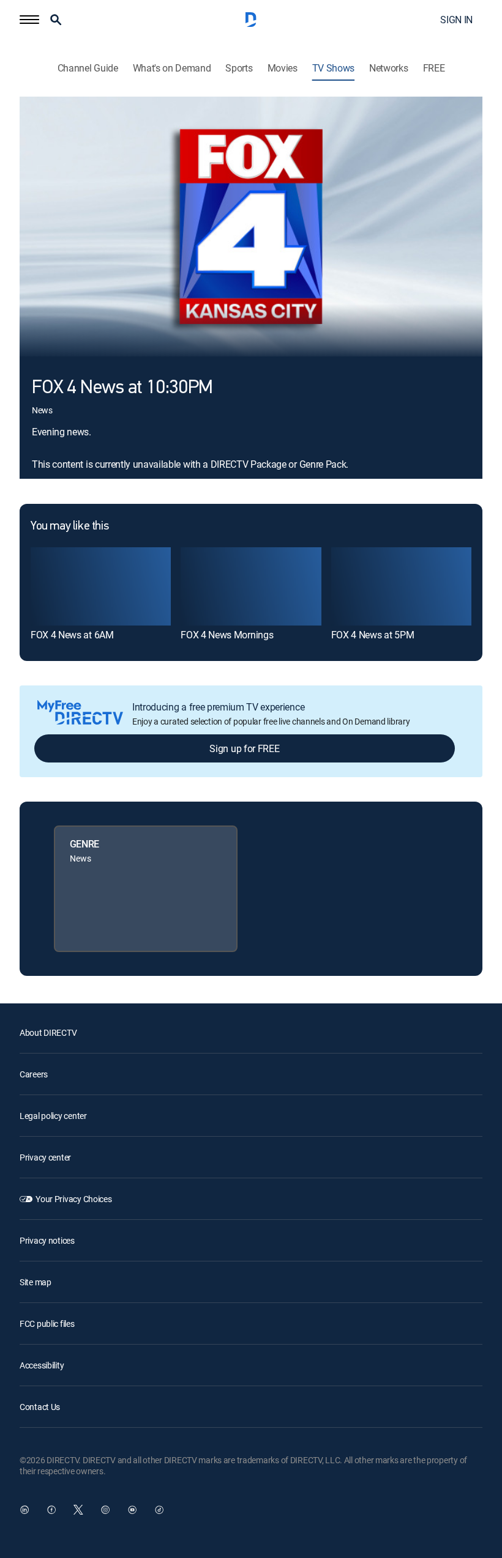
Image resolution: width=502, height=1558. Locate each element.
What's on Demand (172, 68)
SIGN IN (456, 19)
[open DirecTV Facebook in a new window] (51, 1510)
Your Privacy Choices (73, 1199)
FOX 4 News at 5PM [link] (372, 634)
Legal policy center (53, 1115)
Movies (283, 68)
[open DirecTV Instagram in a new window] (105, 1510)
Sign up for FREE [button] (244, 748)
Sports (238, 68)
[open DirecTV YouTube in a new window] (132, 1510)
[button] (29, 19)
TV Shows (333, 68)
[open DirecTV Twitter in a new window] (78, 1510)
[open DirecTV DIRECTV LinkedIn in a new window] (24, 1510)
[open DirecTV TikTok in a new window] (159, 1510)
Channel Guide (88, 68)
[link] (101, 586)
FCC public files (47, 1323)
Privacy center (45, 1157)
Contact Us (40, 1406)
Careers (34, 1074)
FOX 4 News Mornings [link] (227, 634)
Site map (35, 1282)
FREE (434, 68)
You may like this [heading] (69, 526)
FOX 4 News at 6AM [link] (72, 634)
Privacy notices (47, 1240)
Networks (388, 68)
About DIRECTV (48, 1032)
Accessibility (42, 1365)
